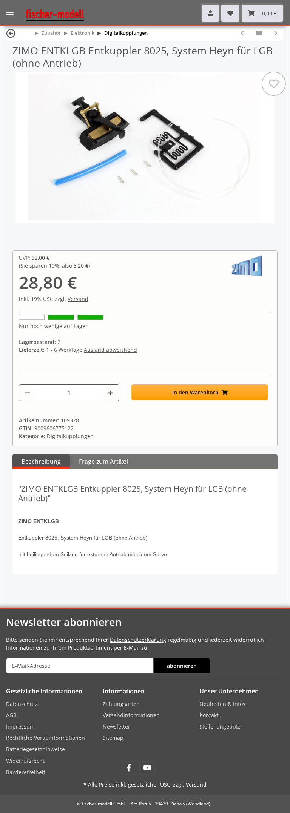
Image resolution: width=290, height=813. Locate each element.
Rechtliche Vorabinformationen (45, 737)
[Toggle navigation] (10, 9)
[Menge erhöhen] (110, 393)
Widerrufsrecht (25, 760)
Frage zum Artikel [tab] (103, 461)
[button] (210, 13)
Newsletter (116, 726)
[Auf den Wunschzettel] (274, 84)
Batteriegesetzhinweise (35, 749)
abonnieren (182, 665)
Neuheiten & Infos (222, 703)
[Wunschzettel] (230, 13)
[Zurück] (10, 33)
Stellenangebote (220, 726)
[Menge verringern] (27, 393)
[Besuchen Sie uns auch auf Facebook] (128, 768)
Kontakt (209, 715)
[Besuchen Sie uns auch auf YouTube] (147, 768)
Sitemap (113, 737)
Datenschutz (22, 703)
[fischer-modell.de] (52, 14)
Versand (78, 298)
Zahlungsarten (121, 703)
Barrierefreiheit (25, 772)
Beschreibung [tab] (41, 461)
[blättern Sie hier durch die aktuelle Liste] (259, 33)
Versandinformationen (131, 715)
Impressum (20, 726)
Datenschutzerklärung (138, 639)
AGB (11, 715)
